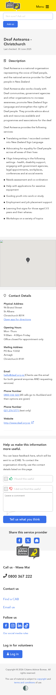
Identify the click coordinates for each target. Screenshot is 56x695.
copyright (42, 678)
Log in (14, 654)
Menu (40, 7)
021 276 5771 (12, 410)
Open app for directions (17, 319)
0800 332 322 (12, 395)
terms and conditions (24, 682)
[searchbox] (28, 16)
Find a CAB (11, 599)
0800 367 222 (19, 576)
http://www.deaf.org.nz (17, 423)
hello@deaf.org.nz (14, 375)
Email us (9, 607)
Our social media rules (15, 633)
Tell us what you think (25, 519)
